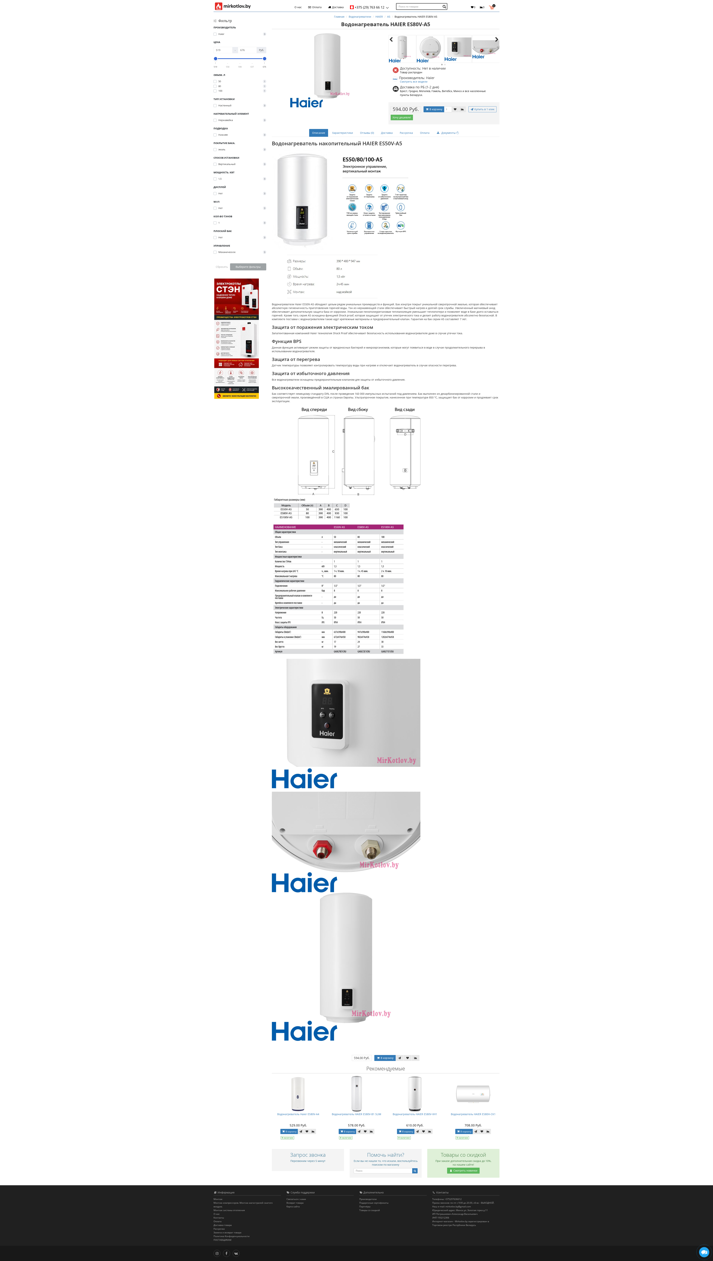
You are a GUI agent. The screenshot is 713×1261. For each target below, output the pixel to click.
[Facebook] (227, 1253)
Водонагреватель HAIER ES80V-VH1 (415, 1114)
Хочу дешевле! (402, 117)
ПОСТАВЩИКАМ (222, 1240)
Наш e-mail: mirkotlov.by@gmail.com (451, 1206)
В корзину (435, 109)
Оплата (316, 7)
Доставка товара (223, 1225)
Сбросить (222, 267)
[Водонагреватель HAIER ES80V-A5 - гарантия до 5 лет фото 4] (486, 49)
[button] (492, 7)
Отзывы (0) (367, 133)
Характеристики (342, 133)
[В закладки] (455, 109)
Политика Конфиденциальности (232, 1236)
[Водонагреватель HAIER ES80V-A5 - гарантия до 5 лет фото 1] (402, 49)
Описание (318, 133)
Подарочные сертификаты (373, 1202)
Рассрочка (406, 133)
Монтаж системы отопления (229, 1210)
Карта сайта (293, 1206)
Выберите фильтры (248, 267)
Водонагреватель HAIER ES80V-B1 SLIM (356, 1114)
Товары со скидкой (369, 1210)
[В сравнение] (462, 109)
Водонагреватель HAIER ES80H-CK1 (473, 1114)
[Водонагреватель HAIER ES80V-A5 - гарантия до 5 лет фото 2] (430, 49)
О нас (298, 7)
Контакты (219, 1217)
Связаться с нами (296, 1199)
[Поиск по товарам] (445, 6)
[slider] (215, 58)
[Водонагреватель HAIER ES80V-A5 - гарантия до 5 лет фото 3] (458, 49)
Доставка (337, 7)
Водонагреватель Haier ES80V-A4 (298, 1114)
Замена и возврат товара (227, 1232)
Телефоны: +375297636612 (447, 1199)
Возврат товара (295, 1202)
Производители (368, 1199)
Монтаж (218, 1199)
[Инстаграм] (218, 1253)
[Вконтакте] (237, 1253)
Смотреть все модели (413, 81)
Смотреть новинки (465, 1170)
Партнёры (364, 1206)
